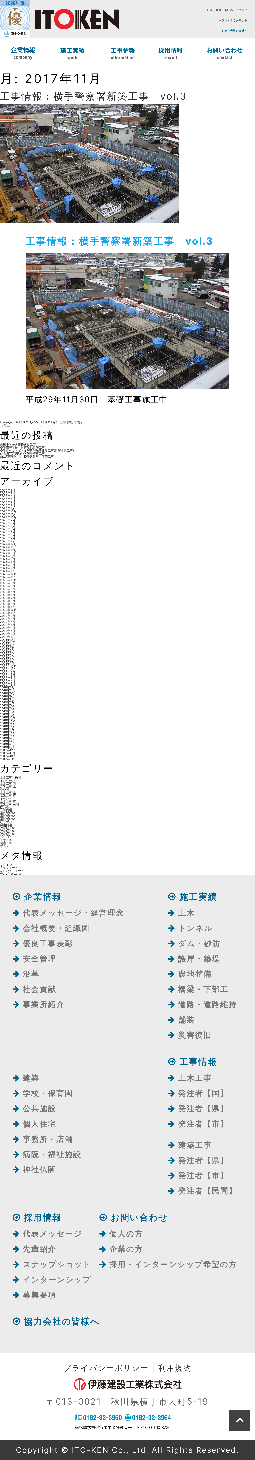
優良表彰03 (8, 819)
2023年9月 (7, 583)
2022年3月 (7, 631)
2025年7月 (7, 526)
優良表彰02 (8, 816)
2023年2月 (7, 604)
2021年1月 (7, 663)
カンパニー (7, 837)
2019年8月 (7, 699)
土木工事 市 (8, 801)
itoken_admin (9, 422)
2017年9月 (7, 759)
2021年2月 (7, 660)
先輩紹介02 (8, 831)
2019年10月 (8, 693)
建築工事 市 (8, 795)
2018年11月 (7, 717)
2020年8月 (7, 675)
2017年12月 (8, 750)
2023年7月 (7, 589)
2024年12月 (8, 544)
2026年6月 (7, 496)
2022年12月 (8, 610)
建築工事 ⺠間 (9, 804)
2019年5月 (7, 708)
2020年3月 (7, 684)
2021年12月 (8, 639)
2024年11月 (8, 547)
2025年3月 (7, 535)
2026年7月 (7, 493)
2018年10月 (8, 720)
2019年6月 (7, 705)
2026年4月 (7, 499)
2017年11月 (7, 753)
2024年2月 (7, 568)
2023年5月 (7, 595)
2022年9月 (7, 616)
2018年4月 (7, 738)
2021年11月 (7, 642)
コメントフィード (12, 870)
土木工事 (6, 840)
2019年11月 (7, 690)
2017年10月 (8, 756)
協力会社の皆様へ (235, 30)
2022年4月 (7, 628)
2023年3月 (7, 601)
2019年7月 (7, 702)
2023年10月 (8, 580)
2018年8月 (7, 726)
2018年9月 (7, 723)
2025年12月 (8, 511)
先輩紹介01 (7, 828)
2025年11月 (8, 514)
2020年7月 (7, 678)
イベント (6, 798)
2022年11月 (8, 613)
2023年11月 (8, 577)
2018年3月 (7, 741)
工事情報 (66, 422)
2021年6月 (7, 651)
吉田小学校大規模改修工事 (18, 444)
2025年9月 (7, 520)
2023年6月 (7, 592)
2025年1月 (7, 541)
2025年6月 (7, 529)
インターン (7, 780)
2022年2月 (7, 634)
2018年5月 (7, 735)
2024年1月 (7, 571)
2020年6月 (7, 681)
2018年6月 (7, 732)
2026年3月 (7, 502)
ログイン (6, 864)
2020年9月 (7, 672)
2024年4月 (7, 562)
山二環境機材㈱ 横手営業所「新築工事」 (28, 456)
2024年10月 (8, 550)
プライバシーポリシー (106, 1368)
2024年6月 (7, 559)
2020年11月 (8, 669)
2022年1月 (7, 637)
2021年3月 (7, 657)
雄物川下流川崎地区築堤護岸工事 (22, 453)
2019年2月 (7, 714)
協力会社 (6, 807)
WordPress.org (10, 873)
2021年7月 (7, 648)
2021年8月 (7, 645)
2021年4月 (7, 654)
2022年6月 (7, 625)
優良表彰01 (7, 813)
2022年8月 (7, 619)
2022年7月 (7, 622)
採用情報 (6, 825)
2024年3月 (7, 565)
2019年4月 (7, 711)
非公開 (4, 789)
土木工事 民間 (10, 777)
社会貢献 (6, 822)
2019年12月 (8, 687)
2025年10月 (8, 517)
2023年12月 (8, 574)
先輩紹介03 (8, 834)
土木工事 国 (8, 783)
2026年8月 (7, 490)
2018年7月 (7, 729)
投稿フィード (9, 867)
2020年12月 (8, 666)
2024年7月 (7, 556)
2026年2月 (7, 505)
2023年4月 (7, 598)
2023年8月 (7, 586)
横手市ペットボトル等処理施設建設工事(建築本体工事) (37, 450)
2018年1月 (7, 747)
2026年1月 (7, 508)
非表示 (78, 422)
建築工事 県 (8, 786)
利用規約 (175, 1368)
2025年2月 (7, 538)
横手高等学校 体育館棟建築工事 (22, 447)
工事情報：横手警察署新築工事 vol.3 (93, 96)
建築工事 (6, 843)
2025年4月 (7, 532)
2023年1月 (7, 607)
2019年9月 (7, 696)
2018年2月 (7, 744)
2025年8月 (7, 523)
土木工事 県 (8, 792)
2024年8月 (7, 553)
